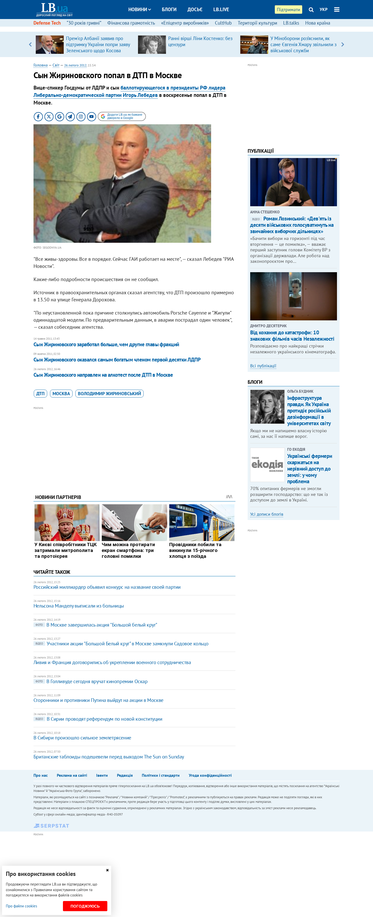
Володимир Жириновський (109, 393)
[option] (84, 44)
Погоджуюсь (85, 906)
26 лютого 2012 (75, 65)
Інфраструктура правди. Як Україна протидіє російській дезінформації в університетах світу (309, 410)
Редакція (125, 775)
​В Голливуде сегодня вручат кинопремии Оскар (92, 681)
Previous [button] (30, 44)
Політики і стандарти (161, 775)
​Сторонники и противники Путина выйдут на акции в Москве (98, 700)
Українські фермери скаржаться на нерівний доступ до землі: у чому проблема (309, 469)
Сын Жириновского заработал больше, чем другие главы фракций (106, 344)
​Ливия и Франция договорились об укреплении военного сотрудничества (112, 662)
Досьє (195, 9)
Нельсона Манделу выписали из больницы (78, 605)
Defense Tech (47, 23)
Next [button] (343, 44)
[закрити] (107, 870)
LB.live (221, 9)
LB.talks (291, 23)
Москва (61, 393)
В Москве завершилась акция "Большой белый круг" (96, 624)
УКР (324, 9)
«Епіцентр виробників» (185, 23)
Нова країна (317, 23)
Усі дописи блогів (266, 514)
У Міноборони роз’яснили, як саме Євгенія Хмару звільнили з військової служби (303, 44)
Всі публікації (263, 366)
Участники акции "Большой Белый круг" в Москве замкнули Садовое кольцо (122, 643)
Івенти (102, 775)
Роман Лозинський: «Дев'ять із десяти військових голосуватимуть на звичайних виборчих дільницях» (291, 225)
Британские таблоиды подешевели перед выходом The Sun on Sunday (108, 756)
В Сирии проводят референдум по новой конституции (99, 719)
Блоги (169, 9)
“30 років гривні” (84, 23)
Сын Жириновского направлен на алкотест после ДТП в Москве (103, 374)
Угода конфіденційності (210, 775)
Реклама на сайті (72, 775)
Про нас (40, 775)
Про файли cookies (21, 906)
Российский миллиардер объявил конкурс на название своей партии (107, 587)
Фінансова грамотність (131, 23)
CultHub (223, 23)
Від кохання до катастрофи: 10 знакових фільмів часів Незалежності (292, 335)
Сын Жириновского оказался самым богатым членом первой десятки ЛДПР (116, 359)
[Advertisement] (134, 446)
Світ (56, 64)
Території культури (257, 23)
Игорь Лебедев (140, 95)
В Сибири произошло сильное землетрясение (82, 737)
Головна (40, 64)
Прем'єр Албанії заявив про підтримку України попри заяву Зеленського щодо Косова (98, 44)
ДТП (40, 393)
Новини (137, 9)
